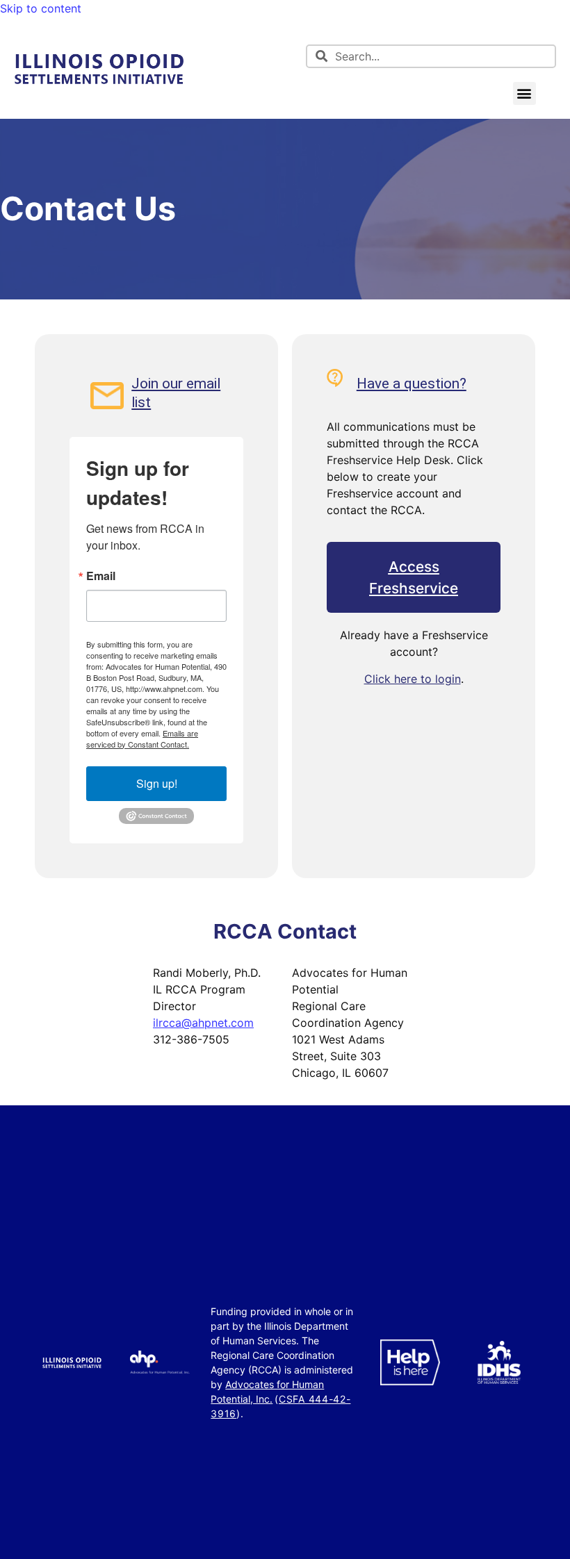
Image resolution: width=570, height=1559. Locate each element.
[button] (524, 93)
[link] (99, 85)
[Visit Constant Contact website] (156, 820)
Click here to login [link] (412, 679)
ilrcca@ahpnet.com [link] (203, 1023)
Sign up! (156, 783)
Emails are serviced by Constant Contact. (142, 738)
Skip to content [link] (40, 8)
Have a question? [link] (411, 383)
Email (100, 575)
